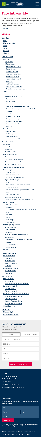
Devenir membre (13, 187)
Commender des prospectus (15, 159)
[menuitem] (20, 38)
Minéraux (9, 207)
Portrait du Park (10, 172)
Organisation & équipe (12, 180)
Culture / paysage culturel (11, 225)
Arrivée (7, 94)
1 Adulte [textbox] (5, 354)
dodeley (26, 426)
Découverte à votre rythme (13, 74)
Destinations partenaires (14, 86)
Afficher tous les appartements (12, 327)
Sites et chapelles (10, 227)
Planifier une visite (9, 43)
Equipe (8, 182)
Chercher (6, 53)
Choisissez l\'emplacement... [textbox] (12, 339)
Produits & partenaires (9, 253)
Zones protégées (10, 222)
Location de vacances (30, 334)
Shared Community (9, 306)
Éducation (6, 129)
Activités (6, 59)
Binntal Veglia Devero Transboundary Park (19, 200)
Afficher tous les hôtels (9, 329)
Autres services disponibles (13, 303)
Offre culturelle (9, 237)
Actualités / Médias (8, 142)
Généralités (5, 38)
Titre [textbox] (4, 408)
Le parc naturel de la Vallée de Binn (13, 167)
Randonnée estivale (12, 76)
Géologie (9, 212)
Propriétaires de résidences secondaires (16, 293)
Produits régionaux (9, 256)
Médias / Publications (10, 154)
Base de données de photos (13, 162)
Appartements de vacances (14, 104)
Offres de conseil (8, 278)
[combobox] (20, 339)
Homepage (5, 28)
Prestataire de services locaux (15, 89)
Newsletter (8, 149)
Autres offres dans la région (15, 124)
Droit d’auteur (6, 309)
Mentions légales (8, 312)
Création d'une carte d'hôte (13, 301)
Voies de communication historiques (16, 235)
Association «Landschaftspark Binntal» (18, 185)
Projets (5, 250)
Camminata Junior (12, 136)
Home (5, 40)
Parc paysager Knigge (13, 119)
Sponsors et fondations (13, 195)
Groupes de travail (10, 288)
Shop (5, 45)
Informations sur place (12, 114)
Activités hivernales (12, 84)
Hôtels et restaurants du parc (14, 96)
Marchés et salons (11, 263)
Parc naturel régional (12, 175)
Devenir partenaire (10, 270)
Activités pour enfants (13, 134)
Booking (6, 50)
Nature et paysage (9, 202)
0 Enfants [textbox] (6, 358)
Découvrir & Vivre (7, 56)
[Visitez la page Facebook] (2, 392)
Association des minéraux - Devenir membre (22, 210)
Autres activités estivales (14, 79)
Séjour (5, 91)
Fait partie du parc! (11, 291)
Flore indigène (10, 220)
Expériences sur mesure (13, 66)
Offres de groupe (10, 64)
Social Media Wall (10, 152)
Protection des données (10, 314)
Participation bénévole (10, 286)
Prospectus (8, 157)
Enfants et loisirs (10, 131)
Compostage (9, 281)
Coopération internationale (13, 197)
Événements (9, 61)
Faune (8, 217)
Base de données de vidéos (13, 164)
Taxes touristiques (11, 298)
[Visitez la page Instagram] (3, 392)
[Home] (13, 4)
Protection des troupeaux (14, 121)
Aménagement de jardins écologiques (17, 283)
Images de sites (11, 230)
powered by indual (24, 434)
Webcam (9, 126)
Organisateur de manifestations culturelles (19, 240)
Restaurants (10, 99)
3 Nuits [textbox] (5, 349)
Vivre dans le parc (7, 276)
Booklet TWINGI (13, 245)
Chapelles (9, 232)
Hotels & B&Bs (10, 101)
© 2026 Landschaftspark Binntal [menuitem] (12, 432)
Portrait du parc (8, 170)
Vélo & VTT (9, 81)
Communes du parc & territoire (16, 177)
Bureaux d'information (13, 116)
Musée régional (11, 247)
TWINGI (8, 242)
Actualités (6, 144)
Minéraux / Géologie (11, 205)
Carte (5, 48)
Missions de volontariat (12, 139)
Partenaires (8, 273)
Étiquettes (8, 266)
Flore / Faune (9, 215)
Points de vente (10, 261)
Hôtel (11, 334)
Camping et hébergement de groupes (18, 106)
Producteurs (8, 258)
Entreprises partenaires (10, 268)
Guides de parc (11, 69)
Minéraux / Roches (12, 71)
